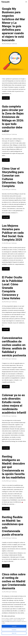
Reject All (14, 633)
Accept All (14, 626)
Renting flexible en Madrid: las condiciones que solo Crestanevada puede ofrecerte (12, 526)
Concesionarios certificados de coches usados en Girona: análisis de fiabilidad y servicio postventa (14, 347)
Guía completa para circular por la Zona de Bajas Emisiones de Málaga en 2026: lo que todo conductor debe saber (13, 118)
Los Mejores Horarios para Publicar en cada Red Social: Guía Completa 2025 (13, 233)
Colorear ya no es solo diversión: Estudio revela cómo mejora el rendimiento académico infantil (14, 404)
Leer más (5, 98)
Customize (14, 629)
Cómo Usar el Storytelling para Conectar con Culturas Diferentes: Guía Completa (13, 177)
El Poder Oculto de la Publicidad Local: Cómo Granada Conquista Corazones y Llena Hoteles (12, 287)
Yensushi (5, 2)
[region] (14, 625)
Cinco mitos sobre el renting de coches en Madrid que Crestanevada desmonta (14, 581)
